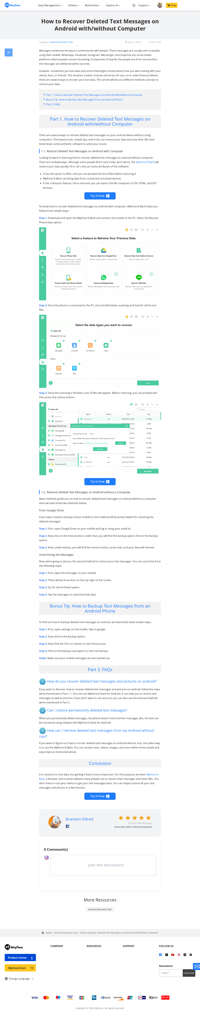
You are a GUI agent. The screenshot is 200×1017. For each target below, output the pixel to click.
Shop (173, 5)
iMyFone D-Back (145, 162)
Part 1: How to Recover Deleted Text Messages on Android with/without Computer (94, 95)
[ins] (178, 954)
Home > (50, 932)
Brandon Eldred (79, 819)
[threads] (185, 954)
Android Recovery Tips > (67, 932)
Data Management (49, 5)
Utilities (72, 5)
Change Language (19, 978)
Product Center (17, 957)
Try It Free (97, 196)
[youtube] (172, 954)
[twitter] (166, 954)
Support (143, 5)
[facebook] (160, 954)
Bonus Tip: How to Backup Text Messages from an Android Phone (84, 99)
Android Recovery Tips (61, 42)
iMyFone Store (17, 968)
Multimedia (91, 5)
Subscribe (189, 972)
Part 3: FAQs (53, 104)
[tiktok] (190, 954)
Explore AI (112, 5)
